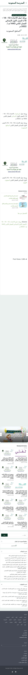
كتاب (21, 624)
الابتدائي (14, 116)
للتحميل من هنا (22, 213)
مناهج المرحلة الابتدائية (17, 9)
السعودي (24, 619)
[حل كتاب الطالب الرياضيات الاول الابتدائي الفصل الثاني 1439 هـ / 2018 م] (7, 485)
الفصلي (10, 619)
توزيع (25, 624)
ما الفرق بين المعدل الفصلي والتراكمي (18, 574)
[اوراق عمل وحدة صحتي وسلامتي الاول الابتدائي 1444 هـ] (23, 205)
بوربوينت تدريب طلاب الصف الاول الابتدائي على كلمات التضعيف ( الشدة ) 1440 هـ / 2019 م (7, 476)
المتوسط (5, 619)
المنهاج (20, 622)
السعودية (19, 619)
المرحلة (24, 622)
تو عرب (25, 653)
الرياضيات (17, 114)
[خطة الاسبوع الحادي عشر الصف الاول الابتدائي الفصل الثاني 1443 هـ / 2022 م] (21, 502)
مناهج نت (25, 655)
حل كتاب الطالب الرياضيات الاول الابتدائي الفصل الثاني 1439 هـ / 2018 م (7, 492)
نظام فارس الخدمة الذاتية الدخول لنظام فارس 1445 (15, 576)
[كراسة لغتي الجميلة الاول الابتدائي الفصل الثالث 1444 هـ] (23, 197)
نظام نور (25, 632)
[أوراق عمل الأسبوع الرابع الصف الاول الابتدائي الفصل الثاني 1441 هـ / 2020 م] (21, 469)
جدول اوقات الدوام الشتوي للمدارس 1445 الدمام (15, 560)
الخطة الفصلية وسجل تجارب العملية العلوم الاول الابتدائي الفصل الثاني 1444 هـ (14, 436)
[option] (14, 434)
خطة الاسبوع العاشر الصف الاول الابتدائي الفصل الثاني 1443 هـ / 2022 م (7, 508)
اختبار (25, 617)
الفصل (14, 619)
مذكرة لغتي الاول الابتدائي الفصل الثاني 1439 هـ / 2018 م (7, 524)
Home (24, 9)
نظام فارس (24, 635)
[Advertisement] (14, 68)
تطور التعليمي (24, 657)
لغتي (18, 624)
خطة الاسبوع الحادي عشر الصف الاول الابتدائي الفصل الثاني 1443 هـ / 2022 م (21, 508)
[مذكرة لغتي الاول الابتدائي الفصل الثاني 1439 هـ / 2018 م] (7, 517)
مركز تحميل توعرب (23, 662)
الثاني (12, 617)
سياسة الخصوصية (23, 637)
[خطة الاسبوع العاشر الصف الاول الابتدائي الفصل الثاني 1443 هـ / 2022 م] (7, 502)
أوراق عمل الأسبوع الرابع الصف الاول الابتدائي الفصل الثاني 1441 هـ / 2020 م (21, 476)
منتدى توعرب (24, 660)
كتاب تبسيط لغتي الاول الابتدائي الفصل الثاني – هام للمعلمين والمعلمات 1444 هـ (21, 459)
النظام (16, 622)
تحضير (6, 622)
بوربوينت (10, 622)
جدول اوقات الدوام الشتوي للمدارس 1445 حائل (16, 562)
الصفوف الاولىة (9, 9)
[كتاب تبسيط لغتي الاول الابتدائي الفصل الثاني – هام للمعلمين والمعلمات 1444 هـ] (21, 452)
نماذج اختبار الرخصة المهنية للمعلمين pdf (17, 555)
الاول (16, 617)
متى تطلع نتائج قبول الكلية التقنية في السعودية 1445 (15, 578)
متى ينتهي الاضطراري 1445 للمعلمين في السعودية (15, 557)
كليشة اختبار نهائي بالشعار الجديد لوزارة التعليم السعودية (14, 564)
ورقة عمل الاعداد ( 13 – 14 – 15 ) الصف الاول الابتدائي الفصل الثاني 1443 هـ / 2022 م (14, 224)
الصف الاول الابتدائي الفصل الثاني (19, 15)
